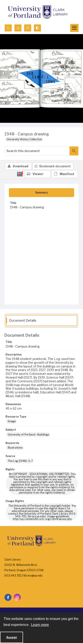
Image (12, 421)
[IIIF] (19, 174)
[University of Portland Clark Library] (37, 12)
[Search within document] (73, 151)
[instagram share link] (17, 597)
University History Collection (24, 139)
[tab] (41, 192)
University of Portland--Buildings (28, 434)
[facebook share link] (8, 597)
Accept (11, 637)
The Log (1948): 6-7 (20, 461)
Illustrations (15, 447)
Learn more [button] (40, 625)
